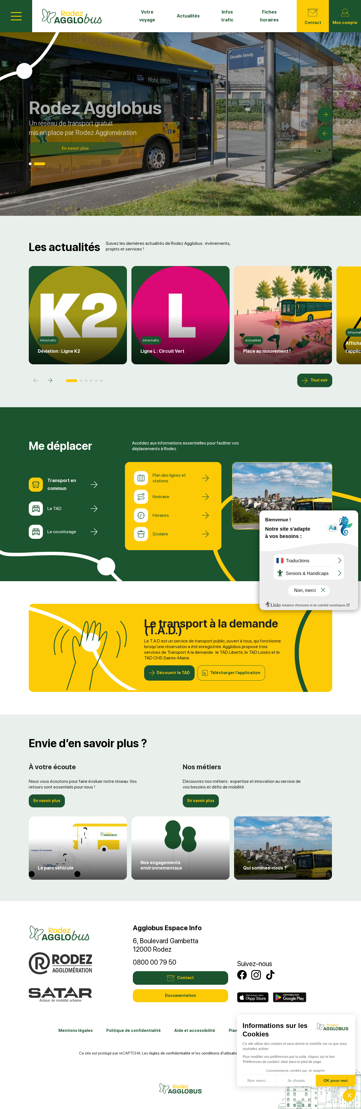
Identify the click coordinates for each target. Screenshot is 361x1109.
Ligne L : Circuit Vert (162, 351)
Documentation (180, 995)
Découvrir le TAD (173, 672)
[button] (325, 115)
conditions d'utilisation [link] (220, 1053)
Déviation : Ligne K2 (59, 351)
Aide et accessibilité (194, 1030)
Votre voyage (147, 16)
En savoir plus (75, 148)
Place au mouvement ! (267, 351)
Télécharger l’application (235, 672)
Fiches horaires (269, 16)
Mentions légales (75, 1030)
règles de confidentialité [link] (169, 1053)
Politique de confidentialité (133, 1030)
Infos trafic (227, 16)
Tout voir (319, 380)
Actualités (188, 16)
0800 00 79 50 (154, 962)
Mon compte (345, 22)
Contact (313, 22)
